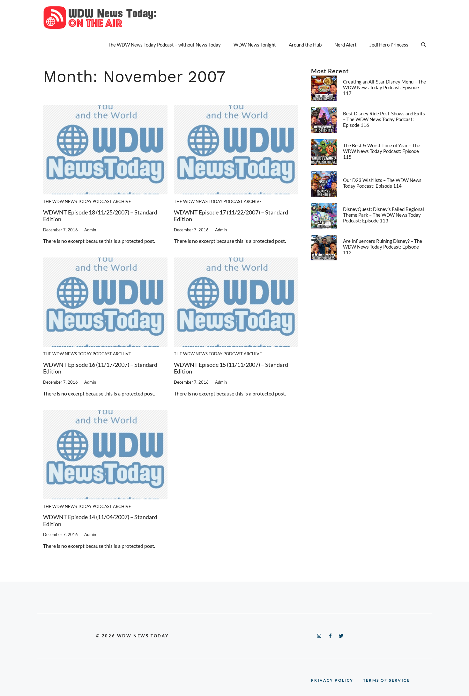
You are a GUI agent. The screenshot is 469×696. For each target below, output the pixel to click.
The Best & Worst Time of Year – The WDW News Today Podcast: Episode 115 (381, 151)
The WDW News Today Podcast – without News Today (164, 44)
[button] (423, 44)
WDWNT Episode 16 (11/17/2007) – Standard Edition (100, 368)
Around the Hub (305, 44)
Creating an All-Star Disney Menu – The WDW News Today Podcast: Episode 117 (384, 87)
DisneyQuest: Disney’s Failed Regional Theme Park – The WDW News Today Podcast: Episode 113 (383, 214)
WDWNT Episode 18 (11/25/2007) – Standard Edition (100, 216)
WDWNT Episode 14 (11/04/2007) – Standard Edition (100, 520)
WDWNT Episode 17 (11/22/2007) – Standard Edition (231, 216)
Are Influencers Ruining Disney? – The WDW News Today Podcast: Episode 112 (382, 246)
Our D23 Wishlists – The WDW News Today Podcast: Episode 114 (382, 183)
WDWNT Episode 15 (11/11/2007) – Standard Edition (231, 368)
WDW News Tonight (255, 44)
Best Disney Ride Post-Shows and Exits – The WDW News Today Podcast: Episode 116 (384, 119)
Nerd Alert (345, 44)
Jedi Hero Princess (388, 44)
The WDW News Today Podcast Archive (87, 201)
